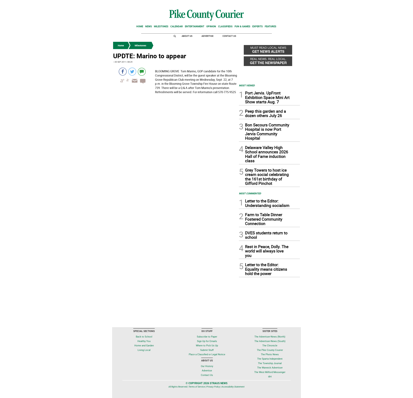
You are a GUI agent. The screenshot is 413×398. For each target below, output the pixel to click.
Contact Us (229, 35)
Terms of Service (197, 386)
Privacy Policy (213, 386)
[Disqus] (175, 139)
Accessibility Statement (233, 386)
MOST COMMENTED (250, 193)
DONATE (292, 3)
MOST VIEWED (247, 85)
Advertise (207, 35)
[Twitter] (132, 72)
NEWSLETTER (274, 3)
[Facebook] (123, 72)
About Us (187, 35)
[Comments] (142, 72)
